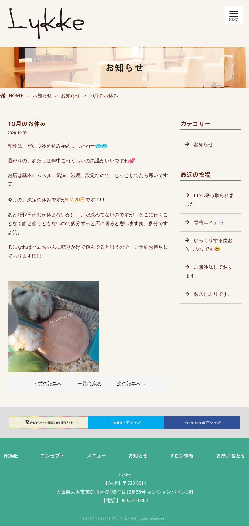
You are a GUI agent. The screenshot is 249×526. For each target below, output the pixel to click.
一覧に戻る (89, 383)
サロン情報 (181, 455)
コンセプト (52, 455)
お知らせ (42, 95)
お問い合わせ (230, 455)
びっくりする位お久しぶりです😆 (209, 245)
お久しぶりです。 (213, 294)
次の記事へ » (131, 383)
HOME (16, 95)
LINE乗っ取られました (209, 200)
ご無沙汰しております (209, 271)
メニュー (96, 455)
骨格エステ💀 (209, 222)
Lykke (124, 474)
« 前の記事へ (48, 383)
